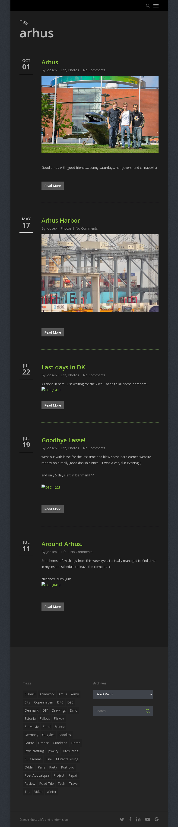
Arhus (49, 62)
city (27, 702)
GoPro (29, 743)
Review (30, 783)
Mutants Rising (67, 759)
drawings (59, 710)
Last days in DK (63, 367)
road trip (46, 783)
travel (73, 783)
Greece (43, 743)
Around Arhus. (62, 544)
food (47, 726)
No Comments (94, 70)
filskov (59, 718)
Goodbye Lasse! (63, 440)
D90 (70, 702)
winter (51, 791)
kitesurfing (70, 751)
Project (59, 775)
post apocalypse (37, 775)
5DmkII (30, 694)
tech (61, 783)
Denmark (31, 710)
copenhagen (43, 702)
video (38, 791)
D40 (60, 702)
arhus (62, 694)
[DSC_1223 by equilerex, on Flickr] (50, 487)
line (49, 759)
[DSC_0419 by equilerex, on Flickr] (50, 585)
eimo (73, 710)
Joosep (51, 70)
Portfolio (67, 767)
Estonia (30, 718)
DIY (45, 710)
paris (41, 767)
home (75, 743)
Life (63, 70)
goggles (48, 735)
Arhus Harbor (60, 220)
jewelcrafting (34, 751)
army (75, 694)
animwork (46, 694)
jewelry (53, 751)
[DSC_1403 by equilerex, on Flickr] (50, 390)
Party (53, 767)
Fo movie (32, 726)
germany (31, 735)
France (59, 726)
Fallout (45, 718)
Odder (29, 767)
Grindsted (60, 743)
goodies (64, 735)
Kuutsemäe (33, 759)
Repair (73, 775)
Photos (73, 70)
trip (27, 791)
